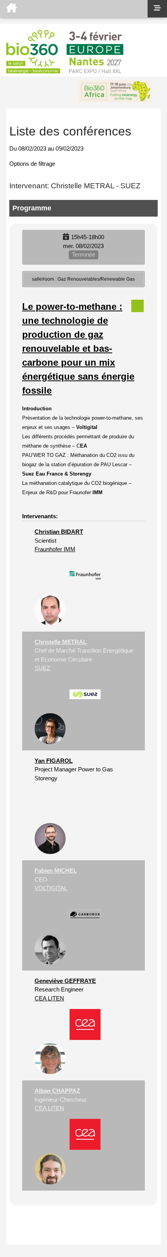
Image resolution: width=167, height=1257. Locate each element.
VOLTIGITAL (51, 888)
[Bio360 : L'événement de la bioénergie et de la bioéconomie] (74, 8)
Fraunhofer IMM (55, 549)
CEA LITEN (49, 998)
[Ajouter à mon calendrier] (66, 237)
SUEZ (42, 668)
